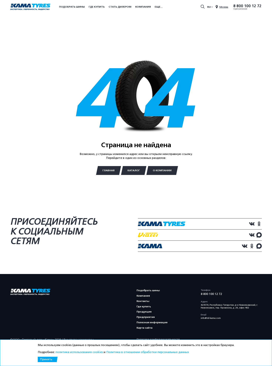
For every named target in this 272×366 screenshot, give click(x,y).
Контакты (143, 301)
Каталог (133, 170)
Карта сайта (144, 327)
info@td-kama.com (211, 318)
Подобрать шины (72, 6)
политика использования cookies (79, 352)
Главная (109, 170)
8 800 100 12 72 (247, 6)
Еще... (159, 6)
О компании (162, 170)
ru (209, 7)
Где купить (97, 6)
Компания (143, 6)
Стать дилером (120, 6)
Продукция (144, 311)
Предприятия (146, 317)
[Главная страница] (30, 7)
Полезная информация (152, 322)
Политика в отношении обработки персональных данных (147, 352)
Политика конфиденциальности (158, 339)
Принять (46, 359)
